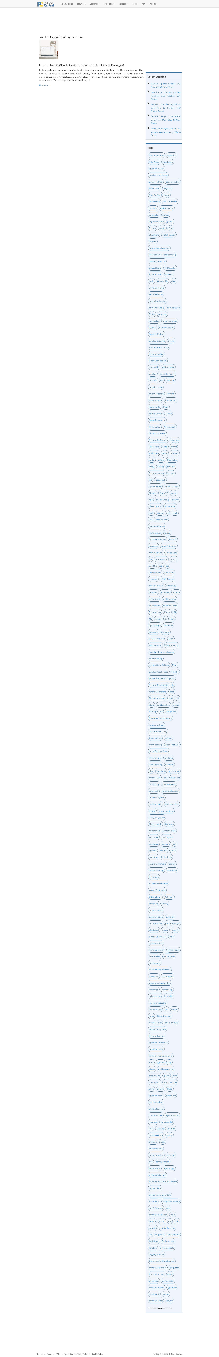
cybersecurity (155, 996)
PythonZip (154, 876)
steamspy (153, 989)
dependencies (156, 916)
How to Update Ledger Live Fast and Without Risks (166, 85)
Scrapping (154, 784)
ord (169, 1221)
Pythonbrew (155, 426)
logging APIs (155, 1188)
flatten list (175, 777)
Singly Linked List (157, 936)
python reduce (156, 1135)
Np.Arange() (170, 426)
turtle (151, 281)
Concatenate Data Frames (162, 1260)
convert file (162, 281)
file (166, 618)
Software (169, 824)
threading (153, 903)
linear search (173, 1234)
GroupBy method (157, 420)
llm (150, 559)
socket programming (159, 347)
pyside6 (153, 850)
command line (156, 1148)
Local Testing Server (159, 751)
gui (167, 565)
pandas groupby (157, 340)
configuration (163, 704)
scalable (169, 764)
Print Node (154, 161)
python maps (169, 598)
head (170, 638)
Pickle (152, 314)
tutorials (175, 453)
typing (162, 1221)
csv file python (156, 1102)
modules (169, 757)
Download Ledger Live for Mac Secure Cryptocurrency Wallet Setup (166, 131)
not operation (155, 923)
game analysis (156, 910)
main (172, 1214)
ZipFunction (154, 956)
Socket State (155, 267)
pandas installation (158, 175)
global (167, 1075)
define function (156, 1155)
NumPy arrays (171, 486)
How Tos (81, 3)
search (160, 1088)
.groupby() (160, 479)
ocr (174, 843)
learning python (156, 949)
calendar (171, 1155)
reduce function (156, 1287)
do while (153, 380)
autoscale (154, 837)
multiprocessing (166, 1068)
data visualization (157, 301)
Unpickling (172, 459)
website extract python (160, 982)
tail (161, 711)
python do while (156, 287)
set (161, 380)
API (143, 3)
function (153, 1247)
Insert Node (154, 1168)
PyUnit (152, 810)
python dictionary (157, 1174)
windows (165, 592)
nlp (172, 685)
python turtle (168, 367)
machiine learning (157, 691)
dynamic (153, 1141)
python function (156, 168)
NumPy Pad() (155, 195)
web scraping (155, 764)
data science (161, 559)
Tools (135, 3)
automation (154, 830)
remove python (156, 724)
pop (151, 1161)
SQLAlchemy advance (160, 969)
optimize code (156, 387)
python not (174, 771)
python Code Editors (159, 665)
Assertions (154, 1201)
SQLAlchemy (155, 896)
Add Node (154, 1241)
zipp (169, 1062)
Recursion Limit (156, 1274)
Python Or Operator (158, 440)
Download (154, 976)
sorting (160, 466)
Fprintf (167, 612)
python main (168, 1280)
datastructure (155, 400)
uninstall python (156, 797)
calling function (156, 413)
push (151, 1088)
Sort (171, 228)
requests (153, 579)
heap (151, 1016)
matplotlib (174, 1267)
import (158, 618)
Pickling (170, 393)
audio (151, 459)
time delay (172, 870)
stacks (162, 228)
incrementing (155, 1009)
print (177, 1221)
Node (169, 1088)
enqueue (162, 314)
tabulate (171, 380)
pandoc (152, 373)
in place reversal (157, 526)
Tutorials (108, 3)
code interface (172, 804)
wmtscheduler (170, 1082)
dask (172, 691)
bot (166, 1009)
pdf (166, 923)
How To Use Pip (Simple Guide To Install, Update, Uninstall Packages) (81, 65)
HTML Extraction (157, 638)
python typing (167, 208)
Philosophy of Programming (162, 254)
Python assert (172, 1115)
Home (39, 1354)
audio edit (169, 572)
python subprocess (158, 1042)
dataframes (154, 605)
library (169, 1135)
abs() (173, 281)
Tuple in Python (156, 334)
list (150, 519)
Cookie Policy (97, 1354)
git (167, 512)
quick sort (154, 790)
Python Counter (156, 1035)
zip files (171, 1128)
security (170, 916)
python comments (157, 1267)
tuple (169, 413)
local (162, 1141)
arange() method (157, 890)
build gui (176, 923)
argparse (153, 545)
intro (171, 936)
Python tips (169, 1168)
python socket (156, 1300)
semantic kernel (167, 373)
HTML (175, 512)
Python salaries (156, 473)
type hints (172, 1287)
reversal (171, 466)
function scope (166, 327)
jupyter (169, 1300)
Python (152, 228)
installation (168, 161)
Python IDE (154, 598)
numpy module (156, 1049)
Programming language (160, 718)
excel (173, 493)
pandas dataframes (158, 883)
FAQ (57, 1354)
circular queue (156, 585)
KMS (151, 1062)
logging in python (157, 1029)
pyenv (171, 340)
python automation (158, 1214)
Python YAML (155, 274)
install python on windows (161, 651)
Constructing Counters (160, 1194)
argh (175, 1075)
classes (169, 274)
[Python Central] (45, 4)
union (165, 453)
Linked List (166, 857)
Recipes (122, 3)
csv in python (171, 1022)
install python (168, 234)
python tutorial (156, 1095)
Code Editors (155, 737)
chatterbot (154, 929)
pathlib (152, 565)
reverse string (155, 658)
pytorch (160, 1062)
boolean (166, 843)
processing (167, 989)
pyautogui (154, 1280)
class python (155, 506)
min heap (153, 857)
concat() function (157, 261)
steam (152, 1068)
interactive (154, 446)
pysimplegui (155, 625)
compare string (156, 870)
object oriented (156, 393)
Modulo (152, 493)
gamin (170, 221)
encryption (154, 214)
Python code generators (160, 1055)
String (167, 532)
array (151, 466)
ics (150, 1234)
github (161, 459)
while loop (154, 453)
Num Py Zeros (170, 605)
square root (167, 976)
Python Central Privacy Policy (75, 1354)
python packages (157, 539)
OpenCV (164, 493)
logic (151, 512)
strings (166, 214)
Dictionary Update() (158, 360)
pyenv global (155, 486)
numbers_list (166, 1121)
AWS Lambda (155, 552)
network (153, 1227)
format (166, 1294)
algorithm (171, 155)
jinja (173, 618)
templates (161, 771)
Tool (151, 1128)
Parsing (152, 711)
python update (167, 1247)
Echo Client (154, 188)
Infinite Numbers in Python (162, 678)
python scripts (156, 943)
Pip (150, 479)
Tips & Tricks (66, 3)
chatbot (163, 850)
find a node (154, 406)
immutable (154, 367)
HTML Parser (167, 579)
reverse (176, 592)
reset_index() (155, 744)
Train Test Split (172, 744)
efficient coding (156, 307)
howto (152, 1022)
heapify (175, 929)
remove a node (169, 320)
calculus (153, 208)
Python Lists (155, 612)
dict (160, 1022)
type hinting (154, 1075)
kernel (174, 446)
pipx (151, 771)
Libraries (94, 3)
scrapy (165, 903)
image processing (157, 1002)
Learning (153, 592)
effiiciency (171, 585)
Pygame (167, 188)
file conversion (170, 201)
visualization (155, 572)
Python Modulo (156, 353)
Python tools (168, 1241)
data (167, 195)
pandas (175, 499)
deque (174, 1009)
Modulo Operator (157, 433)
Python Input (155, 757)
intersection (170, 506)
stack (173, 850)
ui (178, 698)
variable (169, 996)
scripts (172, 863)
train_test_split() (157, 817)
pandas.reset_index (158, 671)
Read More (44, 85)
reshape (165, 632)
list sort (170, 473)
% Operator (170, 267)
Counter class (155, 1115)
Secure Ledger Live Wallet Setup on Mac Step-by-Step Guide (166, 119)
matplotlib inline (167, 1227)
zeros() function (168, 545)
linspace (153, 1121)
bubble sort (170, 400)
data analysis (173, 307)
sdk (168, 1208)
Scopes (152, 241)
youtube (175, 440)
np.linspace (154, 963)
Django (152, 327)
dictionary (171, 1095)
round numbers (166, 810)
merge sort (171, 711)
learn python (155, 532)
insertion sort (161, 519)
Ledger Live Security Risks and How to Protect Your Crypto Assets (166, 107)
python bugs (174, 949)
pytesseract (154, 777)
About (152, 3)
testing (174, 559)
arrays (176, 704)
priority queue (169, 784)
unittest (168, 737)
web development (170, 790)
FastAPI (173, 539)
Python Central (175, 1354)
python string (155, 804)
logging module (156, 1254)
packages (166, 837)
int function (154, 201)
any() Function (156, 1208)
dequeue (159, 1234)
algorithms (154, 234)
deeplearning (162, 499)
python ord (154, 1294)
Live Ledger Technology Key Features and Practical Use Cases (166, 95)
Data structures (156, 155)
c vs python (154, 1082)
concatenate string (158, 731)
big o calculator (156, 221)
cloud (170, 1274)
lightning (160, 1128)
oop (160, 565)
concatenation (173, 181)
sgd (151, 499)
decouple (153, 632)
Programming (171, 645)
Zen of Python (156, 181)
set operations (156, 294)
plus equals (169, 956)
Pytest (175, 665)
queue (165, 929)
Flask (166, 406)
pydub (160, 512)
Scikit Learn (171, 552)
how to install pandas (159, 248)
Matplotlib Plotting (171, 1201)
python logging (156, 1108)
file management (157, 698)
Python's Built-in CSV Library (163, 1181)
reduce (152, 1221)
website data (169, 830)
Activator (169, 896)
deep (164, 446)
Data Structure (164, 1016)
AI (175, 612)
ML (150, 618)
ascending (154, 320)
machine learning (157, 863)
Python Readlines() (158, 685)
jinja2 (171, 698)
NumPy (175, 671)
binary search (162, 1161)
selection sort (155, 645)
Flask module (155, 824)
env (165, 777)
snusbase (154, 843)
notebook (168, 625)
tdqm (151, 704)
